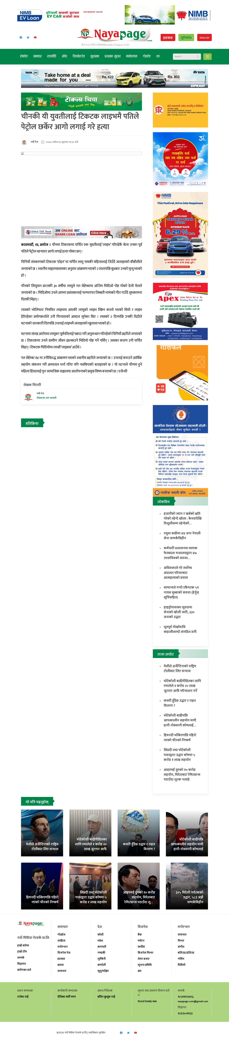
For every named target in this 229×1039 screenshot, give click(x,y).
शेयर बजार (143, 958)
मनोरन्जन (131, 56)
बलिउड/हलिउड (186, 952)
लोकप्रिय (163, 502)
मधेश (100, 940)
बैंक (140, 934)
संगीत (181, 946)
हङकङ (168, 38)
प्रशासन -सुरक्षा (113, 56)
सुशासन (95, 56)
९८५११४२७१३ (185, 996)
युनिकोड (186, 38)
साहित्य (61, 940)
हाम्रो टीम (22, 951)
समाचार (37, 56)
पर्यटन (141, 940)
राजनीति (51, 56)
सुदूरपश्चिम (103, 970)
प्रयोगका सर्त (24, 969)
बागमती (102, 946)
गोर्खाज (147, 56)
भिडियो (181, 964)
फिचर (181, 940)
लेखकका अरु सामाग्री (46, 398)
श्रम (139, 970)
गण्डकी (101, 952)
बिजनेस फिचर (145, 952)
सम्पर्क (20, 957)
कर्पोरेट (141, 946)
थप (158, 56)
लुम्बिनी (102, 958)
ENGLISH (204, 38)
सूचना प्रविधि (145, 964)
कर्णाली (102, 964)
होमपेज (24, 56)
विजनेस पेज (79, 56)
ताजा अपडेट (165, 654)
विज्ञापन (21, 963)
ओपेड (64, 56)
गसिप (181, 958)
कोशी (100, 934)
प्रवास (60, 964)
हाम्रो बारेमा (23, 945)
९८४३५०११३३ (185, 1013)
